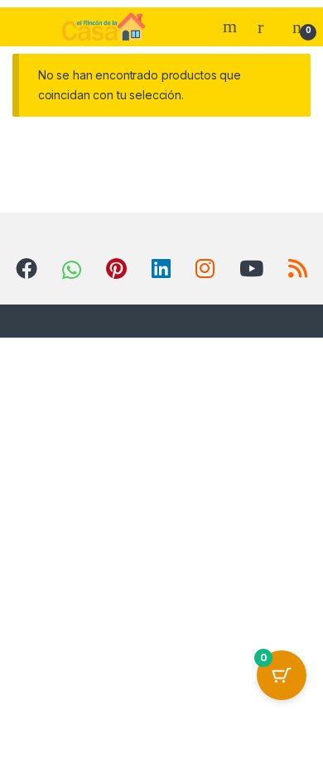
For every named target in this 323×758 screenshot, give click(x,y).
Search (232, 26)
